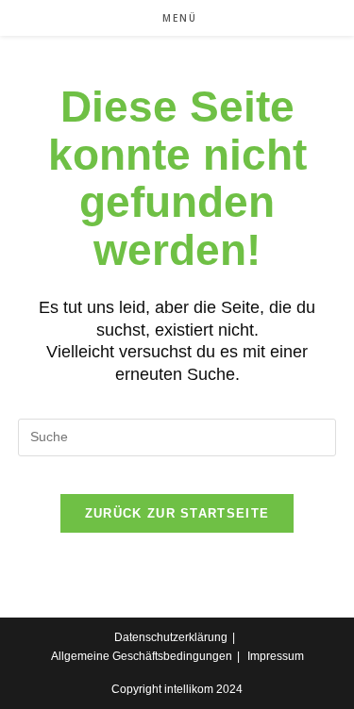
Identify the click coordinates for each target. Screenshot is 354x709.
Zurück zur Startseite (177, 513)
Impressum (275, 656)
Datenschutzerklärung (171, 637)
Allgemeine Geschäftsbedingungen (141, 656)
